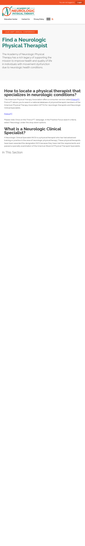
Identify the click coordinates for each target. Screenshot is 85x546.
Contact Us (26, 19)
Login (79, 2)
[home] (18, 11)
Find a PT (75, 99)
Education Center (10, 19)
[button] (48, 19)
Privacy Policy (39, 19)
